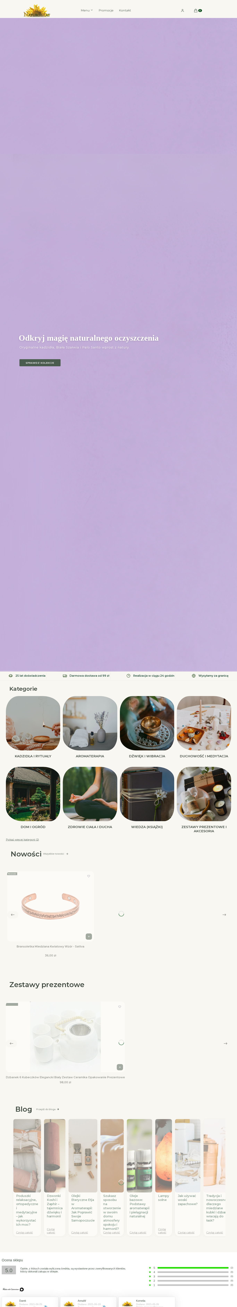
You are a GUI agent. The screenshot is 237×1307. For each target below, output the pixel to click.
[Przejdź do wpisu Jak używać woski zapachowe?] (187, 1155)
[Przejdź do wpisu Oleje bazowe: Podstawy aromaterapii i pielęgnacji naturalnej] (139, 1155)
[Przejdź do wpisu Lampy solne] (163, 1155)
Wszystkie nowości (53, 853)
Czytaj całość (24, 1232)
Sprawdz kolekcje (40, 362)
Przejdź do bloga (46, 1109)
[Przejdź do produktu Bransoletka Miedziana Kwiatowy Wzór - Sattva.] (50, 906)
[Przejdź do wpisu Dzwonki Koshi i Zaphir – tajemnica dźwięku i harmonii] (54, 1155)
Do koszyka (89, 936)
